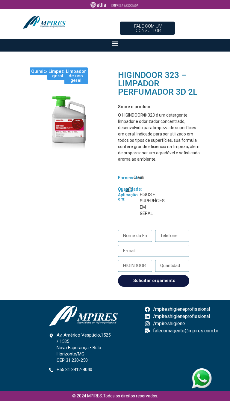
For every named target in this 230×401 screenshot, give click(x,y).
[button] (115, 44)
